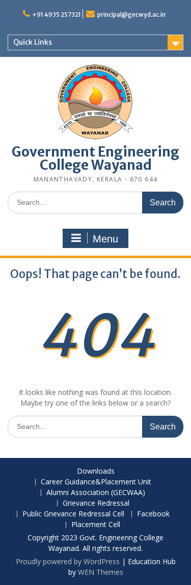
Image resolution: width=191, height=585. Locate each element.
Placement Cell (95, 524)
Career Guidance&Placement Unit (96, 482)
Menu (105, 238)
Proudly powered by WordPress (68, 561)
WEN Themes (100, 572)
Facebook (153, 514)
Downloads (96, 471)
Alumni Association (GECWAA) (95, 492)
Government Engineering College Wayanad (95, 158)
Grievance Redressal (96, 503)
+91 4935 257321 (56, 14)
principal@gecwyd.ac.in (131, 14)
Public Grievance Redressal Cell (73, 514)
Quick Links (32, 42)
